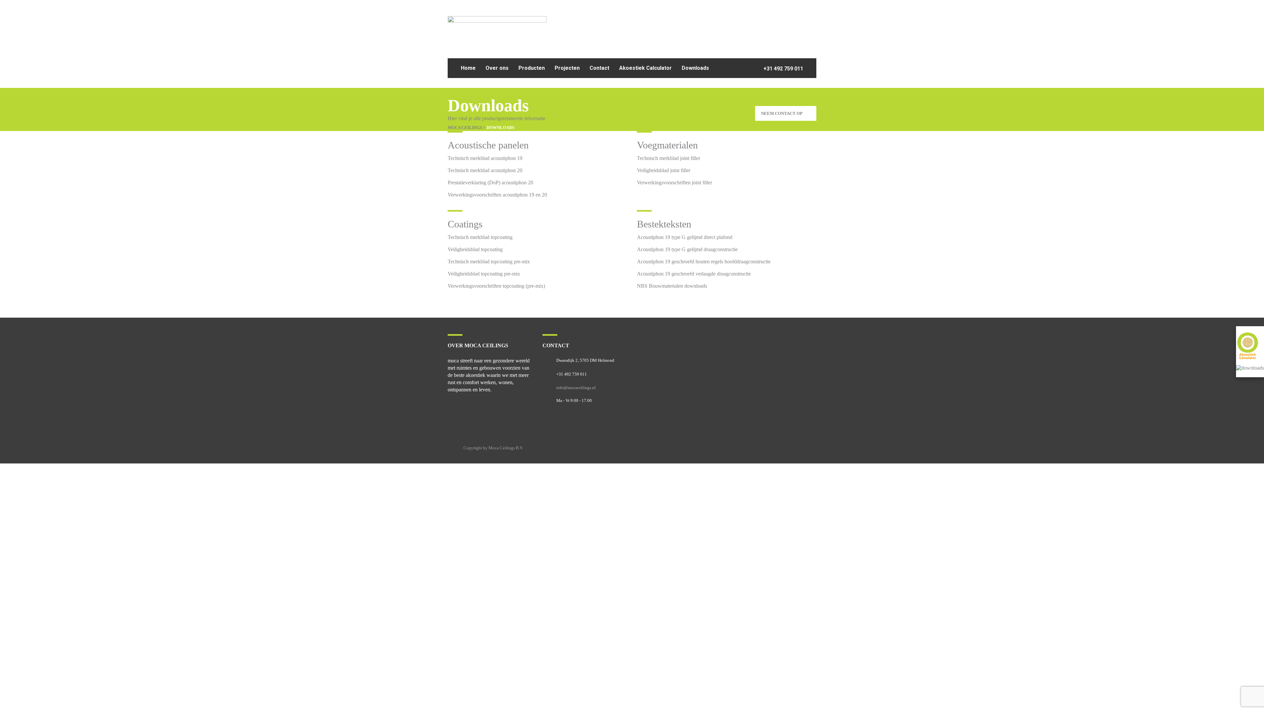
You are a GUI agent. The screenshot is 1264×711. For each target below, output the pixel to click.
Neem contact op (782, 113)
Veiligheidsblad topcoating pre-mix (484, 273)
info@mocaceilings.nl (576, 387)
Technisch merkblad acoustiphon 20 (485, 170)
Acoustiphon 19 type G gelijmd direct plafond (684, 237)
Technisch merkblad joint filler (668, 158)
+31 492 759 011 (782, 69)
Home (468, 68)
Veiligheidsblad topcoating (475, 249)
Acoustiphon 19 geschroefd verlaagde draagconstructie (694, 273)
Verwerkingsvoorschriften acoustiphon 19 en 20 (497, 195)
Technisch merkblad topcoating (480, 237)
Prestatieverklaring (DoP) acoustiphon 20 (490, 182)
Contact (599, 68)
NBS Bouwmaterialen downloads (672, 286)
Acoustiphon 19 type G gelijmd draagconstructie (687, 249)
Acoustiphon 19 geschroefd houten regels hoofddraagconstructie (704, 261)
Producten (531, 68)
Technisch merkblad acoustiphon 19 (485, 158)
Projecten (567, 68)
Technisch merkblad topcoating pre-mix (489, 261)
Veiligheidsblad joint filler (663, 170)
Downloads (695, 68)
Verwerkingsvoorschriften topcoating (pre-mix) (496, 286)
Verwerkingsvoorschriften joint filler (674, 182)
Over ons (497, 68)
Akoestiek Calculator (645, 68)
